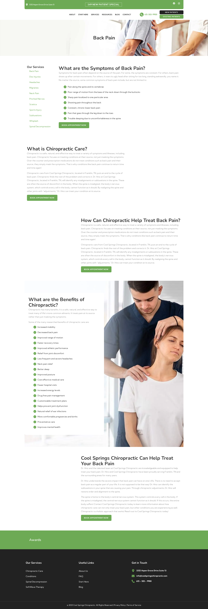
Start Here (83, 14)
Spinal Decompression (40, 126)
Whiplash (33, 121)
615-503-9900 (151, 14)
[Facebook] (174, 3)
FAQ (81, 576)
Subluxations (35, 115)
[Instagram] (179, 3)
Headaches (34, 82)
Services (95, 14)
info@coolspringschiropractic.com (151, 576)
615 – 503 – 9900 (144, 581)
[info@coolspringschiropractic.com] (133, 575)
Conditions (31, 576)
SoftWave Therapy (35, 587)
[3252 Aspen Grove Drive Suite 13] (27, 4)
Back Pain (34, 71)
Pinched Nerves (37, 99)
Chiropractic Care (34, 571)
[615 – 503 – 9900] (133, 581)
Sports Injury (35, 110)
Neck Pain (34, 93)
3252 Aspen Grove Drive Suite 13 (41, 4)
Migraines (34, 87)
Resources (107, 14)
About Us (83, 571)
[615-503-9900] (142, 14)
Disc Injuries (35, 76)
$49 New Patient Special (103, 4)
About (72, 14)
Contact (127, 14)
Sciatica (33, 104)
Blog (117, 14)
